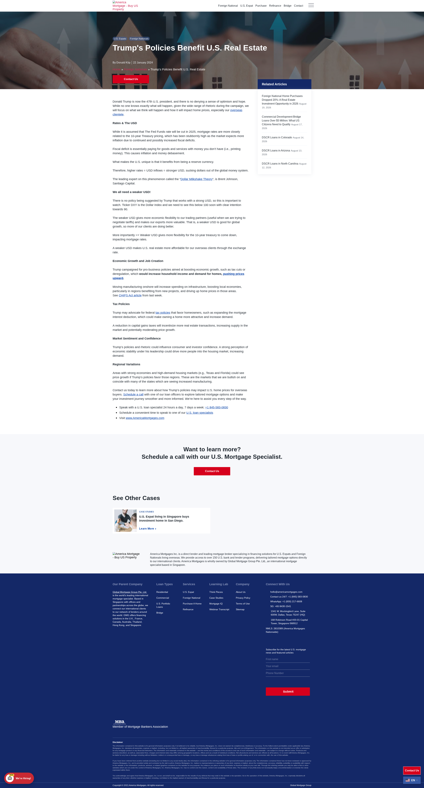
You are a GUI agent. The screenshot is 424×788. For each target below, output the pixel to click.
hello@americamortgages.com (286, 592)
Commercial (162, 597)
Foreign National (228, 5)
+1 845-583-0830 (216, 407)
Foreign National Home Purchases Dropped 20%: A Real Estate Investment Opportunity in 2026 (282, 100)
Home (117, 69)
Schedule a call (133, 394)
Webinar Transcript (219, 609)
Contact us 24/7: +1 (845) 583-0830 (289, 596)
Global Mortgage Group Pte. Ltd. (130, 592)
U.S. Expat (246, 5)
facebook (290, 639)
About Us (240, 592)
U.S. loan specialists (199, 412)
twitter (275, 639)
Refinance (275, 5)
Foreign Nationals (139, 38)
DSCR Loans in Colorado (277, 137)
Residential (162, 592)
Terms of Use (243, 603)
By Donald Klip (121, 62)
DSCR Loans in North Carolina (280, 163)
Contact (298, 5)
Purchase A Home (192, 603)
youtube (297, 639)
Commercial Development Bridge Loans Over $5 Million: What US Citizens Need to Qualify (281, 120)
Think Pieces (216, 592)
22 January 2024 (143, 62)
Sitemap (240, 609)
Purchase (261, 5)
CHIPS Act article (130, 295)
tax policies (163, 312)
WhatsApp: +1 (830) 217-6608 (286, 601)
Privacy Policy (243, 597)
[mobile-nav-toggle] (311, 7)
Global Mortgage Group (300, 785)
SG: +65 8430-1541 (280, 606)
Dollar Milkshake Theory (196, 179)
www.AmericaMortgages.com (145, 418)
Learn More (146, 528)
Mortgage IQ (216, 603)
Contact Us (131, 79)
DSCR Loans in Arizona (276, 150)
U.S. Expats (120, 38)
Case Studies (216, 597)
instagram (268, 639)
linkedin (282, 639)
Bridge (288, 5)
